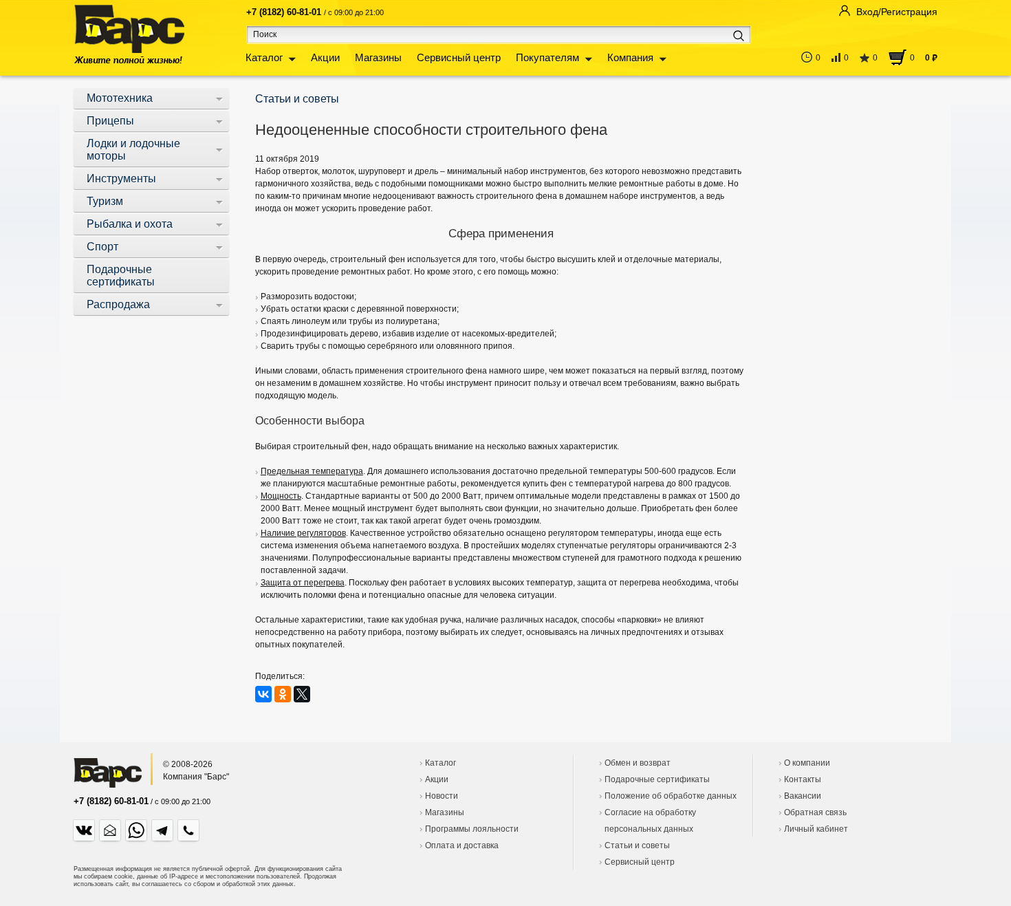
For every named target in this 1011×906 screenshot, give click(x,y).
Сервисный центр (459, 57)
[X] (302, 694)
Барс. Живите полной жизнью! (129, 34)
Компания (630, 57)
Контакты (802, 779)
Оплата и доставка (462, 845)
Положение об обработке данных (671, 796)
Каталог (264, 57)
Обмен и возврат (638, 763)
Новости (441, 796)
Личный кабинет (816, 829)
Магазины (378, 57)
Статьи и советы (637, 845)
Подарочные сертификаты (657, 779)
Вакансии (802, 796)
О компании (807, 763)
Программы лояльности (472, 829)
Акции (325, 57)
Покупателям (547, 57)
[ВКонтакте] (263, 694)
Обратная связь (815, 812)
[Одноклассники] (282, 694)
